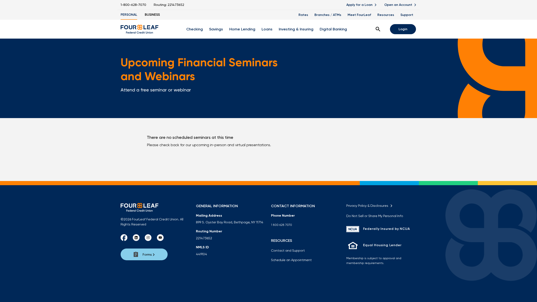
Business (152, 15)
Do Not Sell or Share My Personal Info (374, 216)
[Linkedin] (136, 237)
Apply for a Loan (359, 5)
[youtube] (160, 237)
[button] (378, 29)
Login (403, 29)
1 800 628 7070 (281, 224)
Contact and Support (288, 251)
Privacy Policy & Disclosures (368, 206)
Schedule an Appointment (291, 260)
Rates (303, 15)
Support (406, 15)
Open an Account (398, 5)
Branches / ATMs (327, 15)
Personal (129, 15)
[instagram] (148, 237)
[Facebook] (124, 237)
